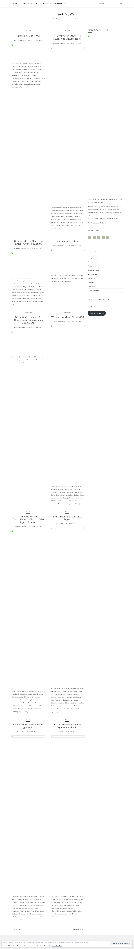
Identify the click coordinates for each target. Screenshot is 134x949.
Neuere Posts (78, 929)
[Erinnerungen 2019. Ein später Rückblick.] (67, 814)
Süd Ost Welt (67, 14)
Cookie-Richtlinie (57, 946)
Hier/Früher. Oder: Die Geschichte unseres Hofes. (67, 37)
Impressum (46, 4)
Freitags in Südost (31, 4)
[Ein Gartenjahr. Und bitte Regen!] (67, 606)
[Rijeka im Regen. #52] (28, 52)
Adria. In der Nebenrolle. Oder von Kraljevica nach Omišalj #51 (28, 319)
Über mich (16, 4)
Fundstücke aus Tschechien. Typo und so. (28, 726)
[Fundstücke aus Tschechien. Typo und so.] (28, 814)
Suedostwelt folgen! (97, 313)
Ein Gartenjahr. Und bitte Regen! (67, 518)
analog (28, 31)
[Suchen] (121, 3)
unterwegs (91, 286)
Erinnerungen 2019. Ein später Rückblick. (67, 726)
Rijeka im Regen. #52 (28, 35)
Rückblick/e (92, 282)
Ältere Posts (17, 929)
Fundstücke (92, 266)
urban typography (94, 290)
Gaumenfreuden (93, 270)
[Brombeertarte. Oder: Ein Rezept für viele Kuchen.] (28, 263)
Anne (40, 40)
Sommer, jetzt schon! (67, 241)
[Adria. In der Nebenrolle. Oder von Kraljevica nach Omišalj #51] (28, 342)
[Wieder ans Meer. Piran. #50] (67, 404)
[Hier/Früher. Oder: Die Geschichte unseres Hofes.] (67, 125)
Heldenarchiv (92, 274)
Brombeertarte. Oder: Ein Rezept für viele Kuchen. (28, 242)
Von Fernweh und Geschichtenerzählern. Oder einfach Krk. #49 (28, 519)
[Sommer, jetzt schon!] (67, 260)
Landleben (91, 278)
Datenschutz (60, 4)
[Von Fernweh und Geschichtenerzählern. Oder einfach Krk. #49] (28, 609)
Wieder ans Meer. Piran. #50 (67, 317)
